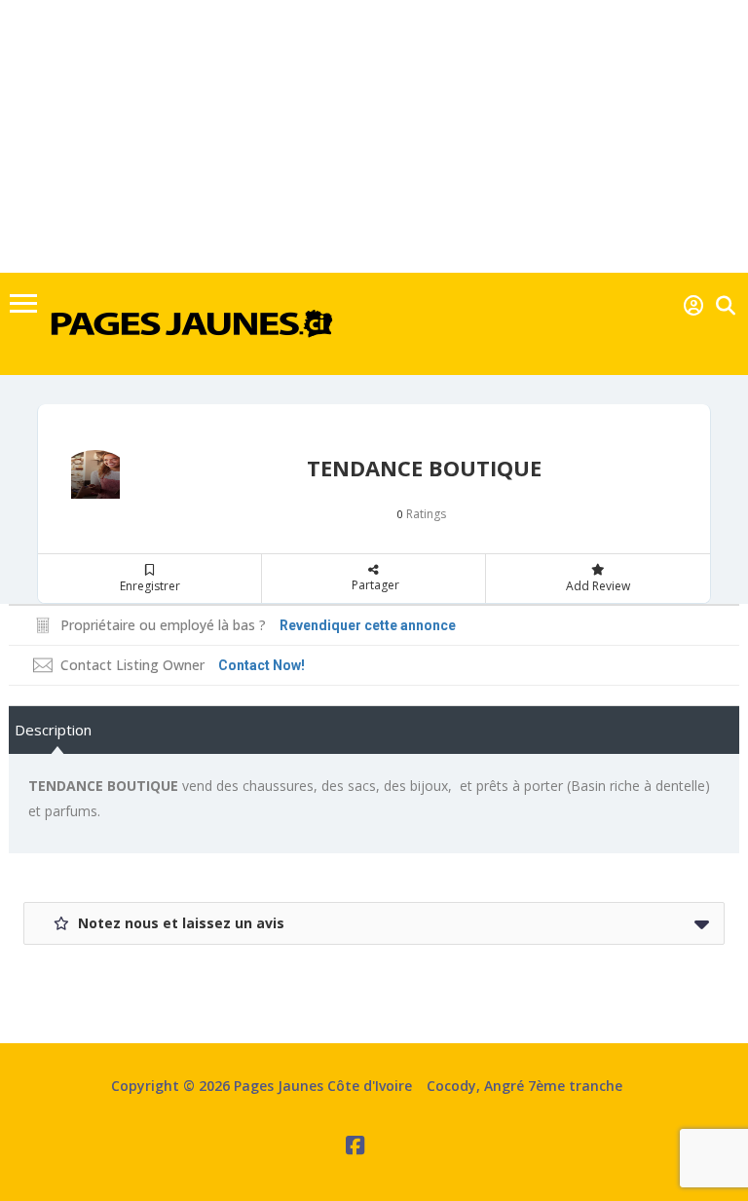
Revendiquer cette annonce (368, 625)
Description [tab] (53, 729)
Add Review (598, 586)
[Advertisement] (374, 136)
